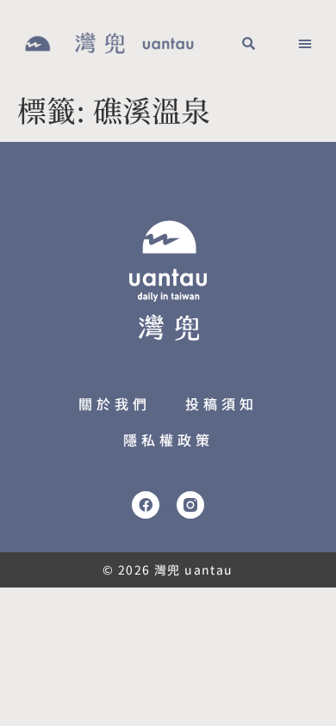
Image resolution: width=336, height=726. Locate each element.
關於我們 (114, 403)
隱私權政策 (168, 439)
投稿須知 (221, 403)
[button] (248, 43)
